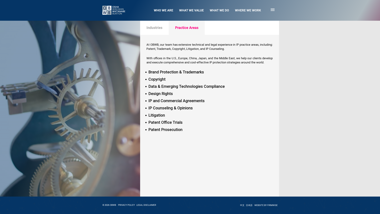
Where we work (248, 10)
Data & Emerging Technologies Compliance (186, 86)
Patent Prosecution (165, 129)
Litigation (156, 115)
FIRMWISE (272, 205)
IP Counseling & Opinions (170, 108)
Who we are (163, 10)
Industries (154, 28)
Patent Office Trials (165, 122)
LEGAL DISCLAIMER (146, 205)
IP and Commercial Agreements (176, 100)
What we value (191, 10)
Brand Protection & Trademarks (176, 72)
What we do (219, 10)
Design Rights (160, 93)
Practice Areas (186, 28)
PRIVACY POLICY (126, 205)
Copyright (157, 79)
